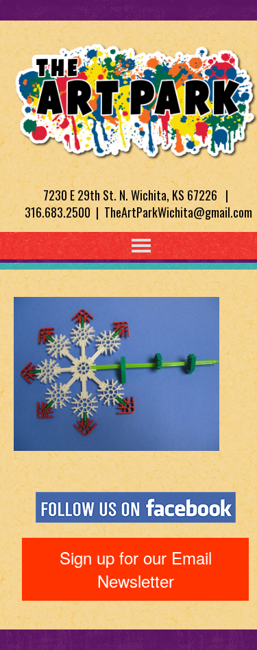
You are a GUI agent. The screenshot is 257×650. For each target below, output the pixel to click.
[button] (113, 245)
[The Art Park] (135, 99)
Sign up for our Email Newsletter (136, 569)
